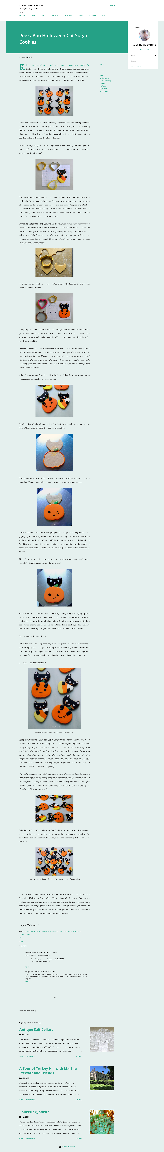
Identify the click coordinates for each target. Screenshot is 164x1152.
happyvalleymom (31, 952)
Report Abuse (136, 66)
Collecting (68, 15)
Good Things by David (32, 5)
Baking (102, 75)
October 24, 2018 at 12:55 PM (47, 952)
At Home (80, 15)
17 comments (30, 1100)
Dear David (92, 15)
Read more (78, 1056)
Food (43, 15)
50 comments (30, 1056)
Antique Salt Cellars (36, 1029)
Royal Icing (103, 89)
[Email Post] (20, 938)
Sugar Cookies (104, 91)
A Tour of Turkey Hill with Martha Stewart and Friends (48, 1070)
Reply (27, 967)
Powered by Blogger (68, 1147)
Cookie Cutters (104, 78)
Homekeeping (55, 15)
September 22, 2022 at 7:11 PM (44, 972)
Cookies (33, 15)
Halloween (103, 86)
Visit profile (144, 49)
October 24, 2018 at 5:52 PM (56, 959)
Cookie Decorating (105, 81)
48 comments (30, 1139)
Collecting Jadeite (34, 1111)
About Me (22, 15)
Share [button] (102, 64)
